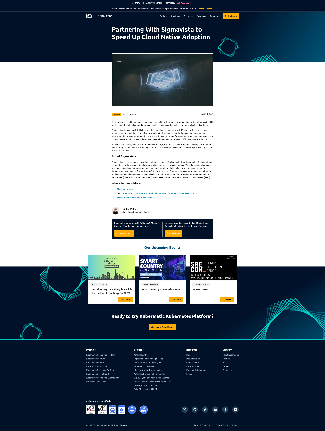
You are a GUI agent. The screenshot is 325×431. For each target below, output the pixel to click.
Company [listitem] (116, 114)
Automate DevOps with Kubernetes (149, 374)
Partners (226, 359)
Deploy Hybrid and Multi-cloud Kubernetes (153, 378)
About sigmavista (125, 189)
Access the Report (124, 233)
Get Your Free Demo (162, 327)
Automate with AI (141, 355)
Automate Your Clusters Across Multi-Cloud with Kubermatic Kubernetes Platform (160, 193)
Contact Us (227, 370)
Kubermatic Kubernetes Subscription (102, 378)
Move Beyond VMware (144, 366)
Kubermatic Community (197, 370)
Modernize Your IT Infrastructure (148, 370)
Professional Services (96, 381)
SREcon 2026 (200, 289)
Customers (188, 16)
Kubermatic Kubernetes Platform (101, 355)
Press (225, 362)
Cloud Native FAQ (194, 362)
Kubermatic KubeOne (95, 359)
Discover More (173, 233)
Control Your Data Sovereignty (147, 362)
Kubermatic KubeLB (95, 362)
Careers (226, 366)
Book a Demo (231, 16)
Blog (188, 355)
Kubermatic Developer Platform (100, 370)
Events (189, 374)
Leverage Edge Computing (145, 385)
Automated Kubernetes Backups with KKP (152, 381)
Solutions (175, 16)
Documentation (193, 359)
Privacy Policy (222, 425)
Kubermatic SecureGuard (97, 374)
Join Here (125, 299)
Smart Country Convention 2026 (161, 289)
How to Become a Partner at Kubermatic (135, 197)
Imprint (235, 425)
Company (214, 16)
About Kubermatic (231, 355)
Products (163, 16)
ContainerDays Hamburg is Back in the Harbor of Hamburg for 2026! (112, 291)
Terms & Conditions (202, 425)
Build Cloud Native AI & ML (146, 389)
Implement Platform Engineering (148, 359)
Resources (201, 16)
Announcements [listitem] (129, 114)
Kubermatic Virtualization (97, 366)
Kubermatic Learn (194, 366)
